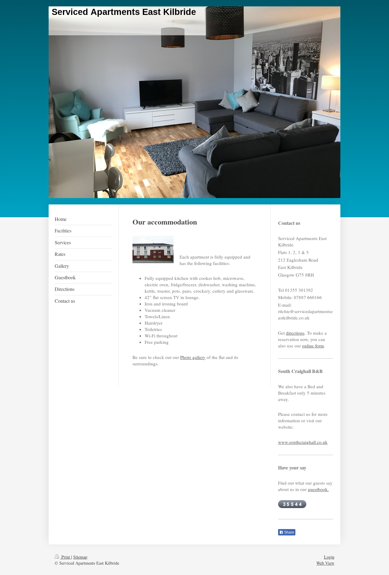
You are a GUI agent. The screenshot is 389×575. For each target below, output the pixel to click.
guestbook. (318, 489)
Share (288, 532)
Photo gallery (192, 357)
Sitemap (80, 557)
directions (295, 333)
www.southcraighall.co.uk (303, 442)
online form (313, 346)
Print (65, 557)
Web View (325, 563)
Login (329, 557)
